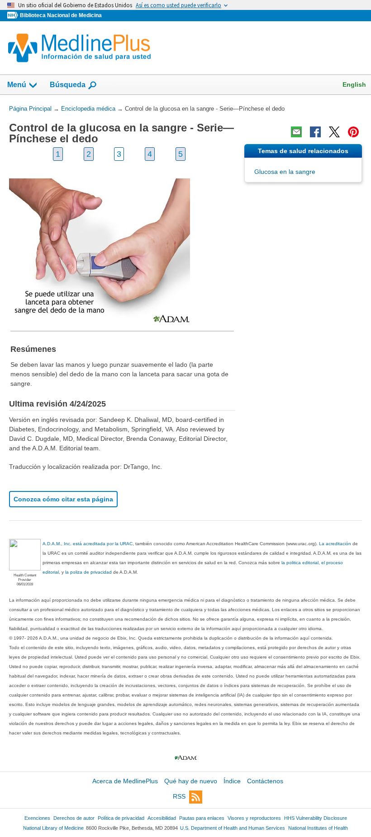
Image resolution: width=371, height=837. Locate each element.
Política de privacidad (121, 818)
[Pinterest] (353, 132)
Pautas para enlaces (201, 818)
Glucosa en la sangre (284, 171)
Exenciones (37, 818)
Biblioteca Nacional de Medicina (61, 15)
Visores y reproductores (254, 818)
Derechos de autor (74, 818)
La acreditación (335, 543)
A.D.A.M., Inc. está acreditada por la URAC (88, 543)
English (354, 84)
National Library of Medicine (53, 828)
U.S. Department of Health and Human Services (232, 828)
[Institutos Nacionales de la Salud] (13, 15)
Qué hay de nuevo (190, 781)
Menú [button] (16, 85)
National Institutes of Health (318, 828)
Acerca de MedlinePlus (125, 781)
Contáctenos (265, 781)
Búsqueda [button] (68, 85)
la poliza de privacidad (88, 572)
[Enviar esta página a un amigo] (296, 132)
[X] (334, 132)
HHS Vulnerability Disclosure (315, 818)
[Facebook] (315, 132)
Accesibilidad (161, 818)
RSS (179, 796)
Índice (232, 781)
